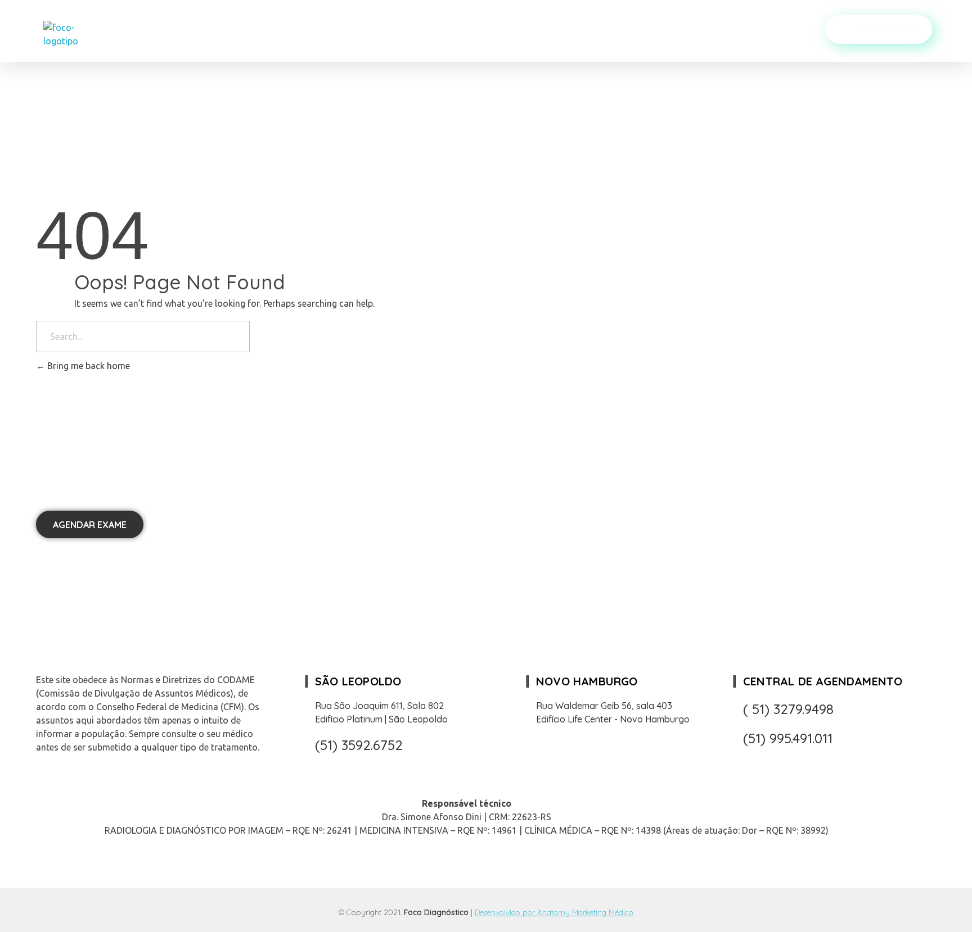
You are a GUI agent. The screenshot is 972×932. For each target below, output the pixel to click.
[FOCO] (76, 34)
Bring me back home (87, 366)
